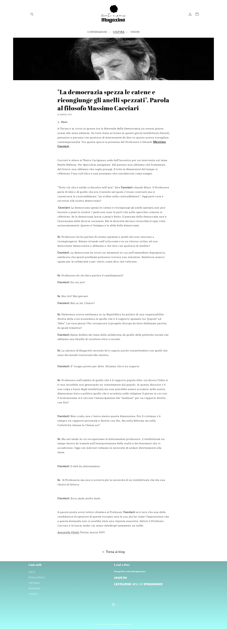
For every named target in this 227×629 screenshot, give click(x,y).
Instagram (34, 588)
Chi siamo (34, 583)
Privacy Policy (37, 577)
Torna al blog (115, 551)
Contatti (33, 594)
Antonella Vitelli (68, 532)
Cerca (32, 572)
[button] (32, 14)
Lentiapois (106, 624)
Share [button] (64, 122)
